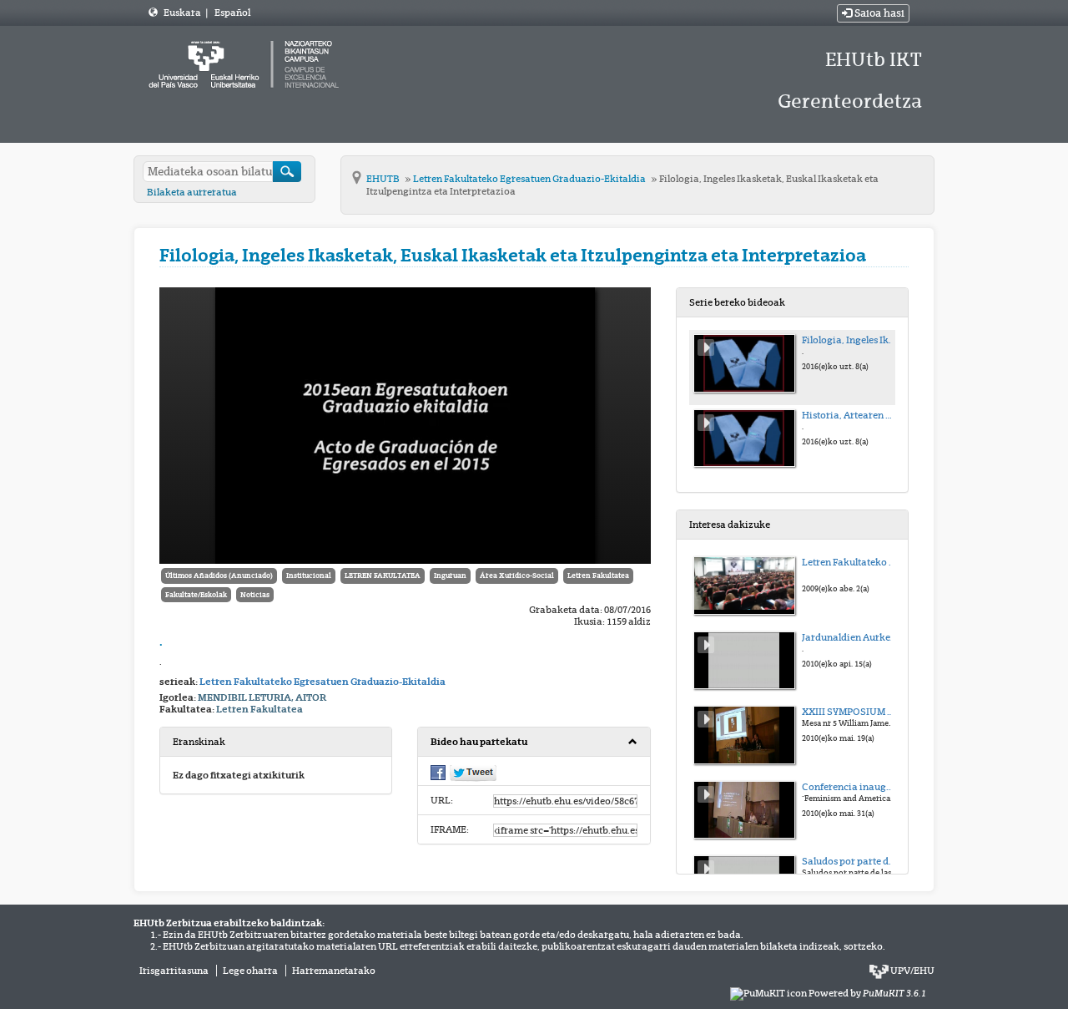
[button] (533, 742)
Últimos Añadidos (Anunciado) (219, 575)
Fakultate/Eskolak (196, 595)
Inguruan (450, 575)
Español (232, 12)
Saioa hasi (878, 13)
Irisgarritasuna (174, 970)
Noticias (255, 595)
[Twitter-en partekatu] (473, 772)
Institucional (308, 575)
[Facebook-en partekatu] (438, 772)
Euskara (183, 12)
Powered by (867, 993)
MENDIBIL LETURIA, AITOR (262, 697)
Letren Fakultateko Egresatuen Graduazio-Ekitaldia (530, 179)
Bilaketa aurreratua (192, 192)
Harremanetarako (333, 970)
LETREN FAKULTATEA (383, 575)
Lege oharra (250, 970)
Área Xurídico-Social (517, 575)
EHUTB (383, 179)
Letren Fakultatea (598, 575)
